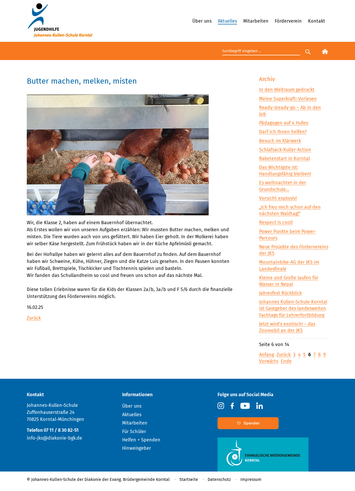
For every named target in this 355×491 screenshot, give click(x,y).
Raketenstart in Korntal (284, 158)
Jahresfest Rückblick (280, 293)
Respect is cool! (276, 222)
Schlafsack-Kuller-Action (285, 149)
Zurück (34, 318)
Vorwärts (268, 361)
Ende (286, 361)
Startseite (188, 479)
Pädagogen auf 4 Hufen (283, 123)
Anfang (266, 354)
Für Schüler (134, 431)
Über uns (202, 21)
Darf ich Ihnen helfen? (283, 132)
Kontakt (316, 21)
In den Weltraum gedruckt (286, 89)
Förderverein (288, 21)
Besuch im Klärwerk (280, 141)
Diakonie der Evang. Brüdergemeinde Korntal (127, 479)
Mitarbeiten (255, 21)
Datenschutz (219, 479)
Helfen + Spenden (141, 440)
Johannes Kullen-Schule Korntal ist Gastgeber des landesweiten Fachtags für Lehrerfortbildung (293, 308)
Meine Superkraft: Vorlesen (288, 99)
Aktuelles (227, 21)
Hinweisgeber (136, 448)
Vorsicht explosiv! (278, 198)
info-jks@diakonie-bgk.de (54, 438)
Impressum (250, 479)
